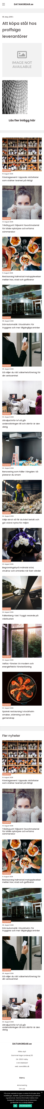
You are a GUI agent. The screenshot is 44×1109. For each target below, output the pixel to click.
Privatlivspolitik (25, 1106)
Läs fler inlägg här (22, 120)
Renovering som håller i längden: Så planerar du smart (20, 473)
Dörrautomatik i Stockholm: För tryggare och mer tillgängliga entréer (21, 326)
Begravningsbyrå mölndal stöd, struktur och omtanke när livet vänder (21, 569)
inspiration (6, 170)
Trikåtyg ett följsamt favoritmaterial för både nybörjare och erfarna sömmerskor (20, 228)
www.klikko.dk (24, 1066)
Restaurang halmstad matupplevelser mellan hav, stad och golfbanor (21, 278)
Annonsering (22, 1085)
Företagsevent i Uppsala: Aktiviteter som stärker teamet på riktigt (20, 179)
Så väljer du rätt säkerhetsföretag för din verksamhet (21, 374)
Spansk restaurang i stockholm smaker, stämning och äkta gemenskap (18, 714)
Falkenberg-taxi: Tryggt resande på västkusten (20, 617)
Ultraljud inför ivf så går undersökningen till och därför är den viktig (21, 423)
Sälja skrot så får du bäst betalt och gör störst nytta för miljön (20, 521)
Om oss (22, 1089)
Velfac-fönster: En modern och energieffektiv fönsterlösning (18, 665)
